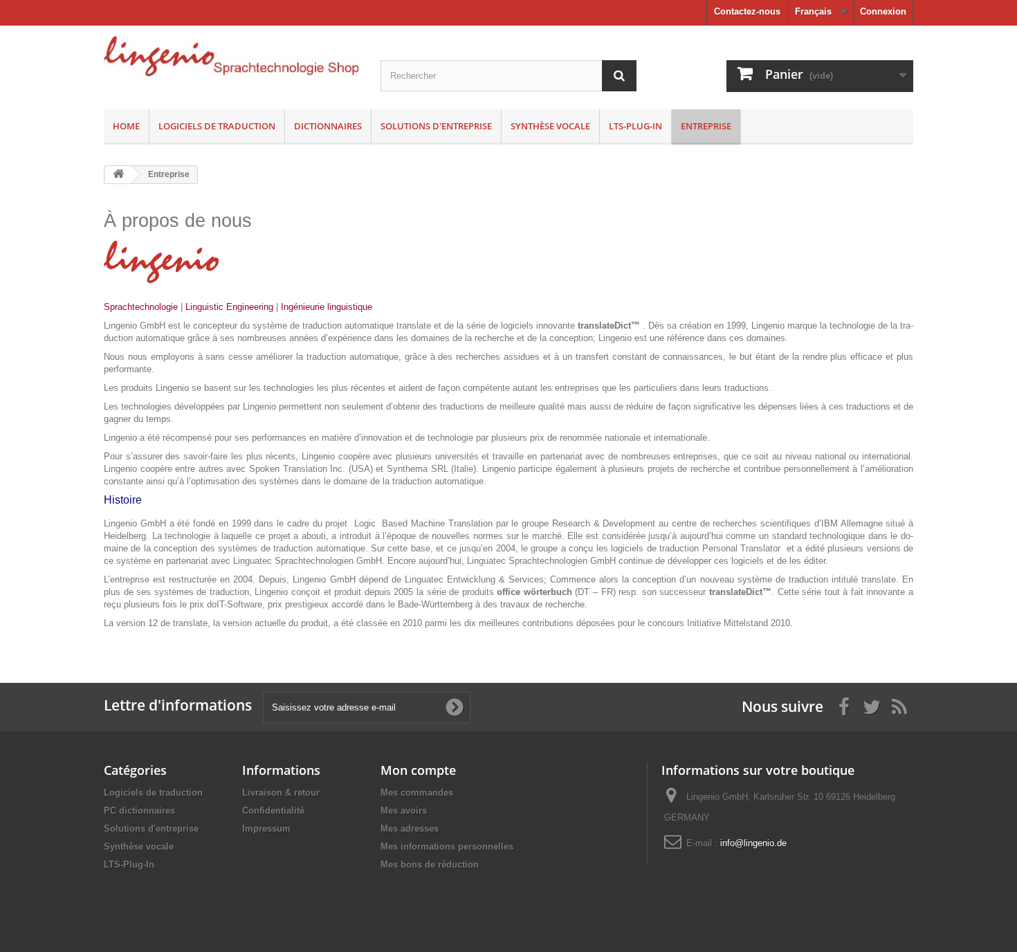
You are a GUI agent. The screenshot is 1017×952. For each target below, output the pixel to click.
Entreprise (706, 126)
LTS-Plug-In (635, 126)
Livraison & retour (281, 792)
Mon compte (418, 770)
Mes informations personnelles (447, 846)
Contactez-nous (747, 11)
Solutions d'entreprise (436, 126)
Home (126, 126)
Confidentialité (273, 810)
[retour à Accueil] (118, 174)
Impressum (266, 828)
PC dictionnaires (139, 810)
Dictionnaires (328, 126)
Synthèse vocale (550, 126)
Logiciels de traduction (216, 126)
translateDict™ (740, 592)
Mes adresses (410, 828)
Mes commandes (417, 792)
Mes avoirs (404, 810)
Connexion (883, 11)
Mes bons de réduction (430, 864)
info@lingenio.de (753, 843)
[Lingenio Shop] (232, 56)
